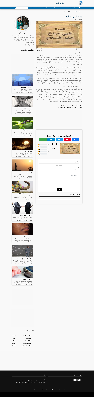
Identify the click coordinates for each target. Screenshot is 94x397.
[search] (14, 8)
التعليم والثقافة (45, 7)
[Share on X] (59, 139)
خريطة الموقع (36, 389)
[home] (79, 8)
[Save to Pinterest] (67, 139)
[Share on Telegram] (51, 139)
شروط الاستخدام (62, 389)
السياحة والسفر (35, 7)
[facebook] (79, 380)
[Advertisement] (59, 118)
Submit (59, 189)
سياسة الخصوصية (54, 389)
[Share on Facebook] (75, 139)
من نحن (47, 389)
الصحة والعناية (72, 7)
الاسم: (77, 167)
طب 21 (80, 11)
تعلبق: (77, 173)
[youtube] (75, 380)
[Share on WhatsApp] (43, 139)
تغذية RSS (30, 389)
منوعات (63, 7)
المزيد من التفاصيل (29, 45)
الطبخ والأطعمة (55, 7)
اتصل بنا (42, 389)
